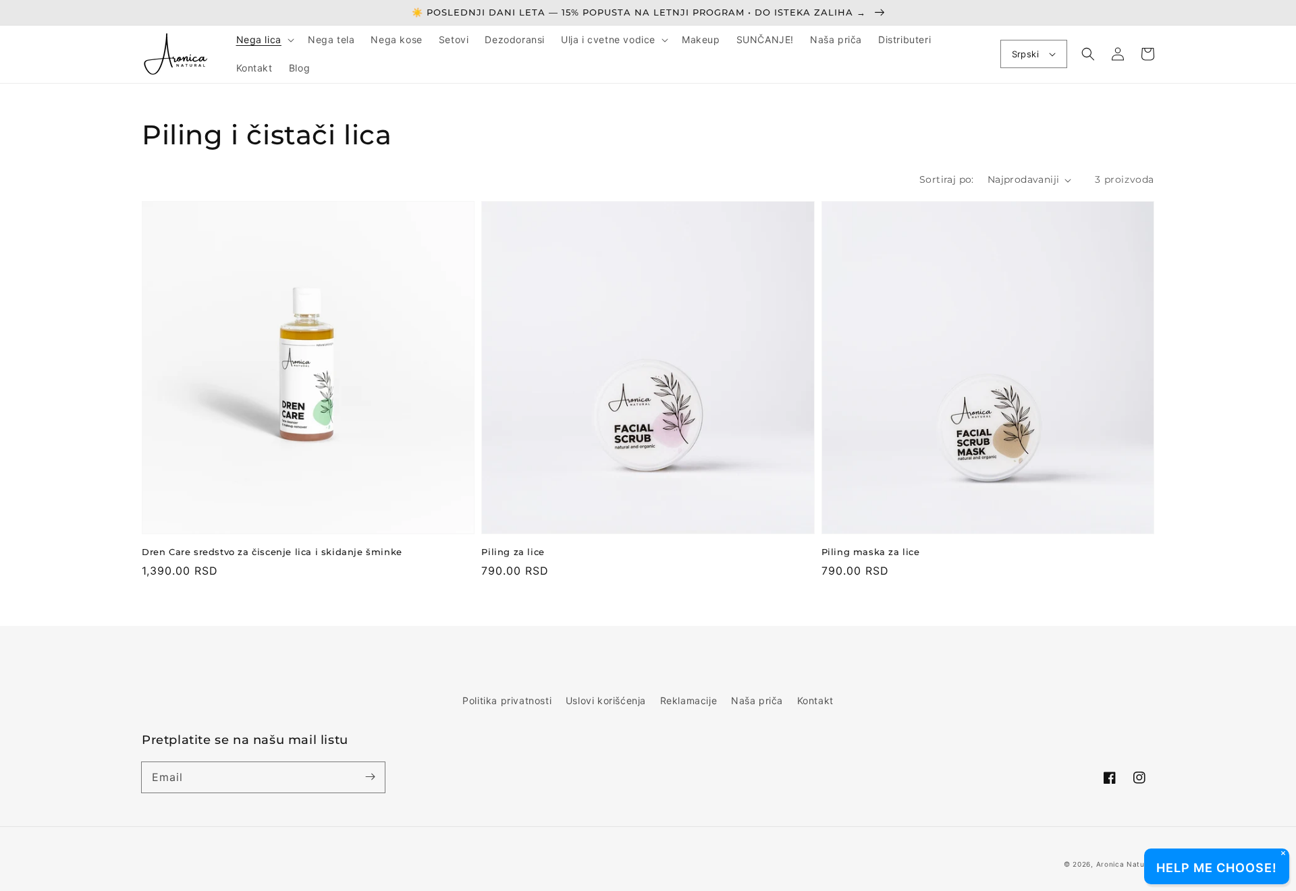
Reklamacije (689, 700)
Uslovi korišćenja (606, 700)
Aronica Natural (1125, 864)
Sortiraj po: (946, 179)
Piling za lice (512, 551)
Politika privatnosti (506, 700)
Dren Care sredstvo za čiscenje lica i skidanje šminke (272, 551)
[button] (264, 40)
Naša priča (757, 700)
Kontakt (815, 700)
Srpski (1025, 54)
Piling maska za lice (870, 551)
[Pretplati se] (370, 777)
